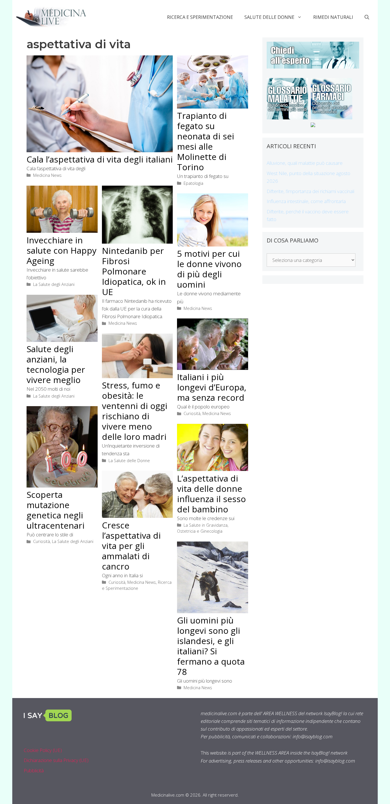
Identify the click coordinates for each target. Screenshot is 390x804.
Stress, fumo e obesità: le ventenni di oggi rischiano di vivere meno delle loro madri (134, 410)
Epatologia (193, 183)
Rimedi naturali (333, 17)
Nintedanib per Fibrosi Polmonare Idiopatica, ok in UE (134, 271)
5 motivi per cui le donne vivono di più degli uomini (209, 269)
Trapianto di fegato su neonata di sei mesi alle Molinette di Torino (205, 141)
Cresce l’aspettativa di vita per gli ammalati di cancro (131, 545)
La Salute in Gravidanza (206, 525)
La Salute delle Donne (129, 460)
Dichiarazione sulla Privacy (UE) (56, 760)
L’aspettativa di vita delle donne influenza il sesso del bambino (211, 493)
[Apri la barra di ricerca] (367, 17)
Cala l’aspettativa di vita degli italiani (100, 159)
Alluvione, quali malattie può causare (305, 163)
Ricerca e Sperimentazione (200, 17)
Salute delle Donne (269, 17)
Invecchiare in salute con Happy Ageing (62, 250)
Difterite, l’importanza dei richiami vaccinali (310, 191)
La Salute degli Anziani (54, 284)
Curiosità (192, 413)
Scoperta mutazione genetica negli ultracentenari (56, 510)
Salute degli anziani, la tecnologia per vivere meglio (56, 364)
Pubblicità (34, 770)
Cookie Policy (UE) (43, 750)
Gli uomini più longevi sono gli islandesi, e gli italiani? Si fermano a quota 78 (211, 645)
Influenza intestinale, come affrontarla (306, 201)
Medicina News (47, 175)
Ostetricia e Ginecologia (199, 531)
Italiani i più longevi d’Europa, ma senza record (211, 387)
